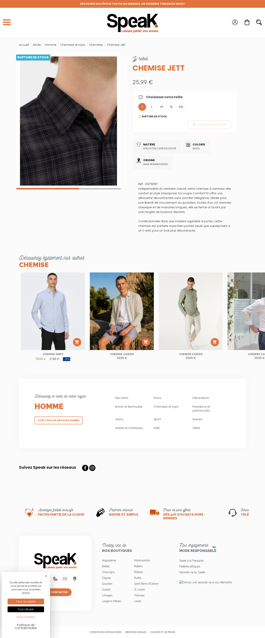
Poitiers (138, 566)
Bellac (106, 566)
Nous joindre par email (65, 579)
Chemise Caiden (122, 354)
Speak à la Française (191, 560)
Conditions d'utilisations (105, 632)
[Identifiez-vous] (235, 22)
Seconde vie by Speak (192, 572)
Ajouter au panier (209, 125)
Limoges (107, 595)
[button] (116, 121)
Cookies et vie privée (162, 632)
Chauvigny (108, 572)
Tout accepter (26, 601)
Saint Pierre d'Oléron (146, 583)
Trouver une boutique (75, 579)
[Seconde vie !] (209, 582)
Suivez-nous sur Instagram (92, 468)
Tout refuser (26, 609)
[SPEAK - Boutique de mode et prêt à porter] (132, 22)
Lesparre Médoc (111, 601)
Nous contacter (55, 592)
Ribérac (138, 572)
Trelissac (139, 595)
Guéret (106, 589)
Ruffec (138, 577)
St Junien (139, 589)
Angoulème (109, 560)
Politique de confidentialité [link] (26, 626)
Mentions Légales (135, 632)
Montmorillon (142, 560)
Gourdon (107, 583)
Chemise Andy (53, 354)
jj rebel (140, 58)
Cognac (106, 577)
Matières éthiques (189, 566)
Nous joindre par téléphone (55, 579)
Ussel (137, 601)
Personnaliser (25, 617)
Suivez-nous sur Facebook (85, 468)
